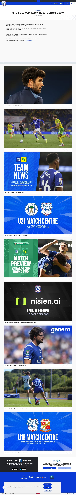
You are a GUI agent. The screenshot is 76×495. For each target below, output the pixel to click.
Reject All (47, 487)
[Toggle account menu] (74, 3)
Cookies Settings (47, 490)
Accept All (47, 484)
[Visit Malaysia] (24, 477)
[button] (4, 487)
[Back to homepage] (3, 3)
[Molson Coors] (45, 477)
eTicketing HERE (28, 40)
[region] (32, 487)
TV (51, 3)
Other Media (73, 493)
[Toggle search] (71, 3)
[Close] (59, 484)
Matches (56, 3)
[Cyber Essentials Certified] (52, 477)
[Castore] (31, 477)
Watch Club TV (65, 468)
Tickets (34, 0)
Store (42, 0)
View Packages (49, 468)
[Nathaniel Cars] (38, 477)
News (61, 3)
